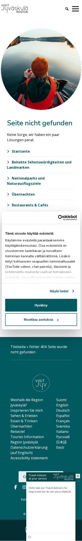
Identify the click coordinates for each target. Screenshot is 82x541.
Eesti (60, 447)
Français (63, 421)
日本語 (61, 442)
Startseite (20, 151)
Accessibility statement (29, 458)
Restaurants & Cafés (29, 205)
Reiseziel (17, 431)
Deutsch (63, 410)
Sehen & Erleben (24, 415)
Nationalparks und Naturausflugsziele (26, 181)
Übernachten (23, 194)
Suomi (61, 399)
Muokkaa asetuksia (38, 319)
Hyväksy (41, 305)
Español (62, 415)
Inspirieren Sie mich (26, 410)
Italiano (62, 431)
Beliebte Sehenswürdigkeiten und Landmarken (39, 165)
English (62, 405)
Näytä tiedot (59, 291)
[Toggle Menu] (76, 8)
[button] (78, 476)
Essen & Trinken (23, 421)
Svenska (63, 426)
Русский (63, 436)
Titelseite (18, 346)
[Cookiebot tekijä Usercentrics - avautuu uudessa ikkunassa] (58, 218)
